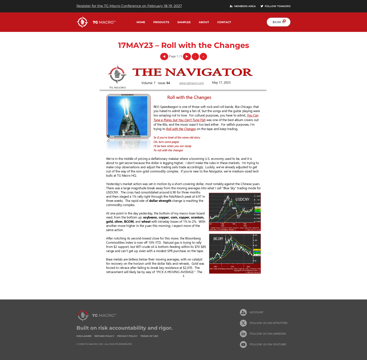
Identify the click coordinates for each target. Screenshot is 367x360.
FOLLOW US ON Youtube (268, 344)
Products (161, 22)
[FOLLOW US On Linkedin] (243, 333)
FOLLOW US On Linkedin (268, 333)
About (204, 22)
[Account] (243, 312)
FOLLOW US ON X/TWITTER (268, 323)
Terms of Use (149, 336)
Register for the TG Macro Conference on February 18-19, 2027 (129, 6)
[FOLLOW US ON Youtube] (243, 344)
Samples (184, 22)
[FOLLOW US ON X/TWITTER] (243, 323)
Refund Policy (104, 336)
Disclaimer (84, 336)
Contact (224, 22)
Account (256, 312)
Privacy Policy (127, 336)
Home (140, 22)
